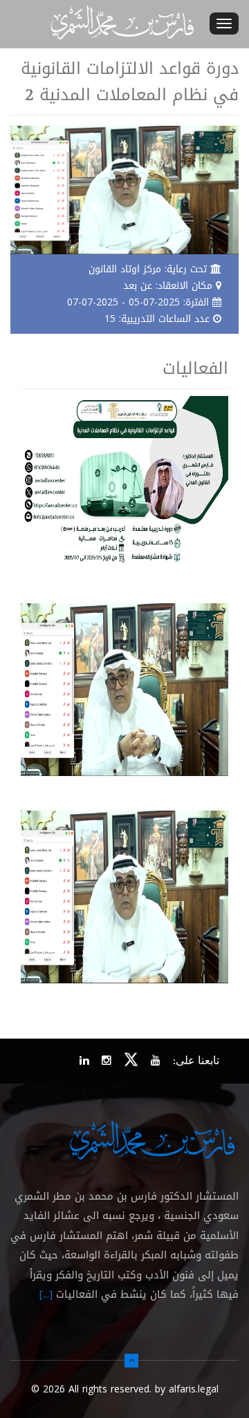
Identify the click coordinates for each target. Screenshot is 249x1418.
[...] (46, 1294)
